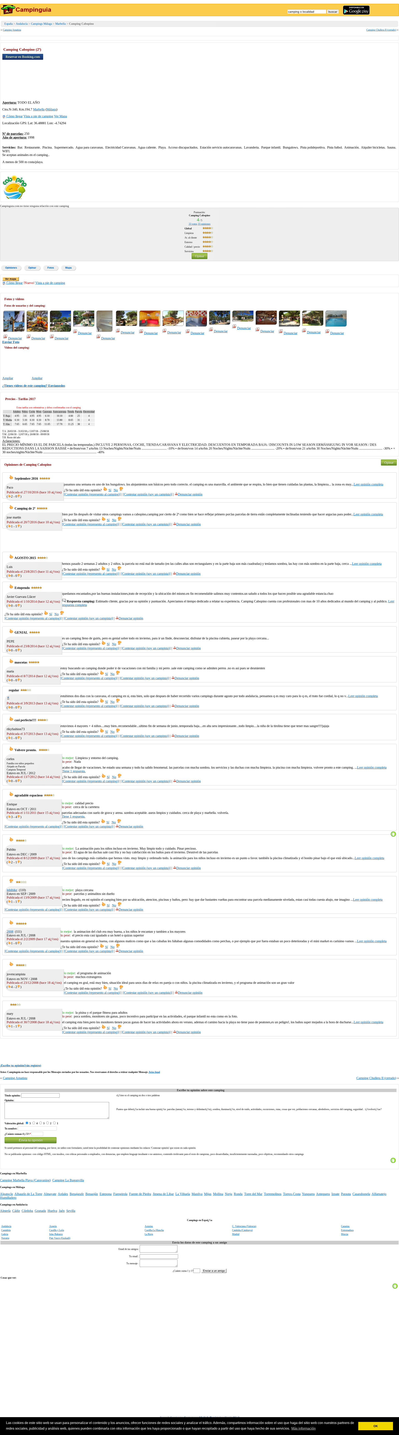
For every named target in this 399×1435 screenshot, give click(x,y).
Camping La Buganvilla (68, 1180)
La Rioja (149, 1234)
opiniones (204, 223)
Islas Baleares (56, 1234)
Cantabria (6, 1230)
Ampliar (7, 378)
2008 (10, 931)
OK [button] (375, 1426)
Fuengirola (120, 1194)
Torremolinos (272, 1194)
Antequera (323, 1194)
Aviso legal (154, 1072)
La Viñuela (182, 1194)
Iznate (335, 1194)
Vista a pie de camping (38, 116)
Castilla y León (56, 1230)
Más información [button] (303, 1428)
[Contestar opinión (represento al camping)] (92, 494)
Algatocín (6, 1194)
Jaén (62, 1211)
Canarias (345, 1226)
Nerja (228, 1194)
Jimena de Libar (163, 1194)
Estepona (106, 1194)
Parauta (346, 1194)
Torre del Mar (253, 1194)
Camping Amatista (12, 29)
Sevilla (70, 1211)
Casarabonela (361, 1194)
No (116, 490)
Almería (5, 1211)
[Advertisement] (365, 71)
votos (193, 223)
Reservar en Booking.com (23, 57)
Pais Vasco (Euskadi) (59, 1238)
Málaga (51, 109)
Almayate (50, 1194)
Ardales (63, 1194)
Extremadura (347, 1230)
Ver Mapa (60, 116)
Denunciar (15, 338)
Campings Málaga (41, 23)
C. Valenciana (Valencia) (244, 1226)
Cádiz (16, 1211)
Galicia (4, 1234)
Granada (40, 1211)
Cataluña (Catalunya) (242, 1230)
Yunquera (308, 1194)
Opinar (199, 256)
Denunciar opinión (190, 494)
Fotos (50, 267)
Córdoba (27, 1211)
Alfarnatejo (379, 1194)
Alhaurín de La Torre (28, 1194)
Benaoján (91, 1194)
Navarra (5, 1238)
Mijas (207, 1194)
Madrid (235, 1234)
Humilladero (8, 1197)
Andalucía (22, 23)
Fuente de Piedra (140, 1194)
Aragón (53, 1226)
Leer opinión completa (368, 484)
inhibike (12, 890)
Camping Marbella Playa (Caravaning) (25, 1180)
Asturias (149, 1226)
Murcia (344, 1234)
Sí (109, 490)
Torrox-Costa (291, 1194)
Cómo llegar (14, 116)
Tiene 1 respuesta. (74, 771)
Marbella (60, 23)
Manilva (197, 1194)
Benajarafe (77, 1194)
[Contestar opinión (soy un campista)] (147, 494)
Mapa (68, 267)
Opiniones (11, 267)
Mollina (218, 1194)
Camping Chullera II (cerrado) (381, 29)
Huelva (52, 1211)
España (8, 23)
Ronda (238, 1194)
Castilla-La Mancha (154, 1230)
